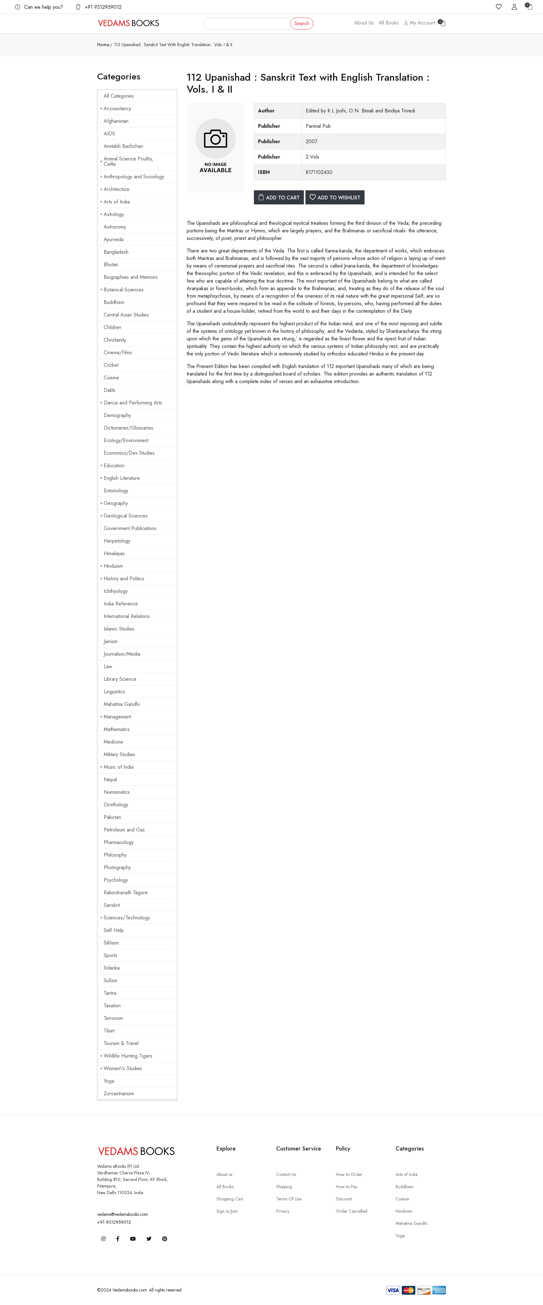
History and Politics (124, 578)
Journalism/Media (122, 654)
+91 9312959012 (102, 7)
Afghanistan (116, 121)
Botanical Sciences (124, 289)
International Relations (127, 616)
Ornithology (116, 804)
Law (108, 666)
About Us (364, 22)
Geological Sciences (126, 515)
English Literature (122, 478)
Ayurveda (113, 239)
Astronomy (115, 226)
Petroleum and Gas (124, 829)
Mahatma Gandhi (122, 704)
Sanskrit (112, 905)
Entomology (116, 490)
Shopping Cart (230, 1199)
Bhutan (111, 264)
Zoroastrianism (119, 1093)
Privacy (282, 1211)
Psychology (116, 880)
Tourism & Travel (121, 1043)
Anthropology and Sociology (134, 176)
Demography (117, 415)
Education (114, 465)
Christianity (115, 340)
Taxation (112, 1005)
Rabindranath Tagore (126, 892)
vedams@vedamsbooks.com (122, 1214)
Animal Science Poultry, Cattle (128, 161)
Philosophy (115, 854)
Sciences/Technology (127, 917)
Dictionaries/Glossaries (128, 427)
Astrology (114, 214)
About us (224, 1174)
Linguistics (114, 691)
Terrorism (113, 1018)
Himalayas (114, 553)
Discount (344, 1199)
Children (112, 327)
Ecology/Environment (126, 440)
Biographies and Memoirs (131, 277)
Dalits (109, 390)
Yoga (109, 1081)
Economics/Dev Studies (129, 453)
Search (301, 23)
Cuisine (111, 377)
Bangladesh (116, 252)
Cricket (111, 365)
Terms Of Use (288, 1199)
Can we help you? (43, 7)
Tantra (110, 993)
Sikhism (111, 942)
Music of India (119, 767)
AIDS (109, 133)
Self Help (114, 930)
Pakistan (112, 817)
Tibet (109, 1030)
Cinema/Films (118, 352)
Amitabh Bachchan (123, 146)
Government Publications (130, 528)
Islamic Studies (119, 628)
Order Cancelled (351, 1211)
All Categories (119, 96)
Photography (117, 867)
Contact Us (286, 1174)
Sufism (110, 980)
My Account (421, 22)
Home (103, 44)
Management (117, 716)
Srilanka (112, 968)
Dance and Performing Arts (133, 402)
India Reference (121, 603)
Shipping (284, 1186)
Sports (110, 955)
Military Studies (119, 754)
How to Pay (346, 1186)
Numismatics (117, 792)
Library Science (120, 679)
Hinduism (113, 566)
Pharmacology (119, 842)
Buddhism (114, 302)
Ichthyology (116, 591)
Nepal (110, 779)
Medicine (113, 741)
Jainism (111, 641)
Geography (116, 503)
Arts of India (117, 201)
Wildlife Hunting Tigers (128, 1055)
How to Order (349, 1174)
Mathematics (117, 729)
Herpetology (117, 540)
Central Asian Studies (126, 314)
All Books (389, 22)
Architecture (116, 189)
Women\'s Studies (123, 1068)
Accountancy (117, 108)
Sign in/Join (227, 1211)
